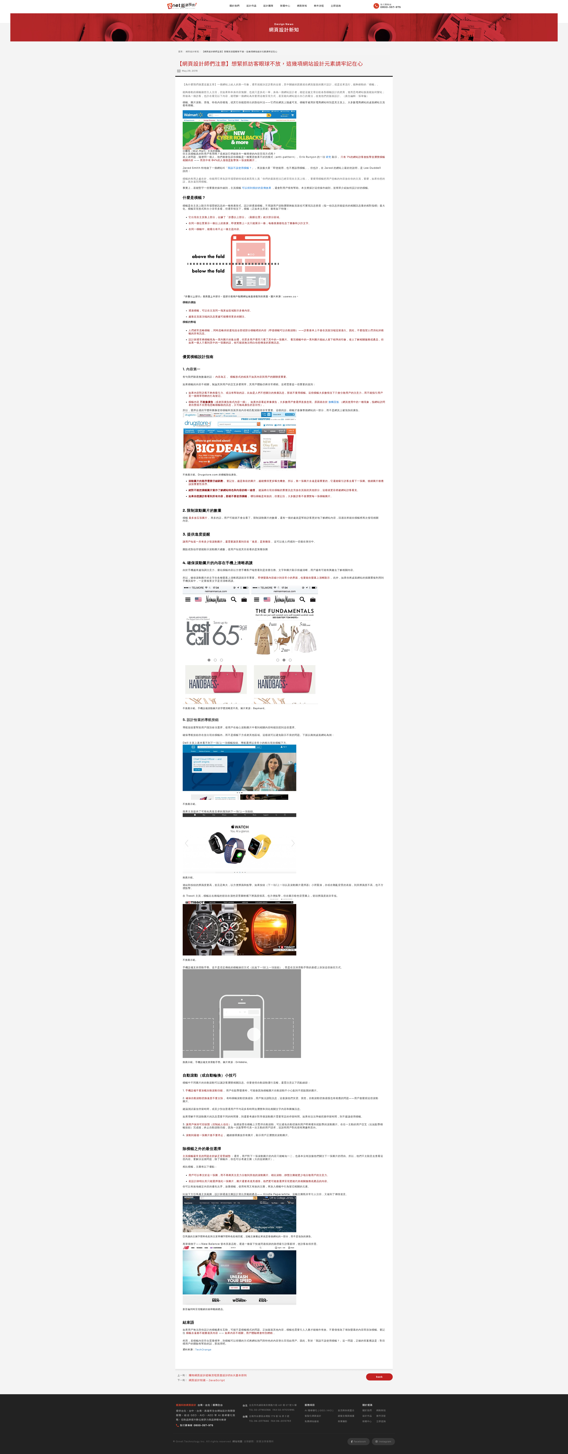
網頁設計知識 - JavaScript (207, 1380)
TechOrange (203, 1349)
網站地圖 (237, 1441)
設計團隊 (268, 6)
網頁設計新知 (192, 51)
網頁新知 (302, 6)
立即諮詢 (336, 6)
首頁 (180, 51)
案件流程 (319, 6)
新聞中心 (285, 6)
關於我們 (235, 6)
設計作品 (251, 6)
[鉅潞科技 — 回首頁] (182, 6)
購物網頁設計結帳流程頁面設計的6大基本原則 (218, 1375)
